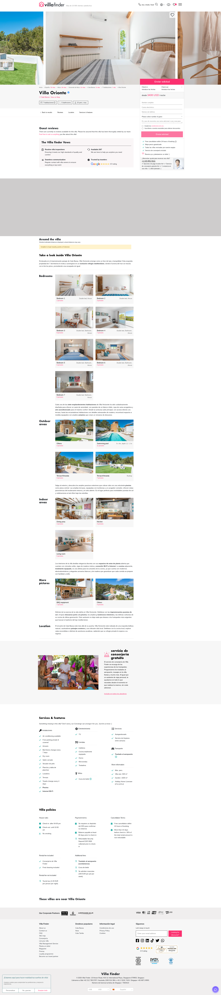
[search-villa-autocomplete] (156, 5)
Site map (42, 936)
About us (42, 928)
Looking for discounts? (175, 933)
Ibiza (77, 931)
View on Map (55, 97)
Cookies (102, 933)
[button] (86, 255)
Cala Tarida (79, 933)
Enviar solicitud (162, 134)
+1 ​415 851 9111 (148, 161)
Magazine (42, 949)
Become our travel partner (48, 956)
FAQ (40, 933)
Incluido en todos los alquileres (115, 694)
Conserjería (43, 938)
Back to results (47, 112)
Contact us (43, 931)
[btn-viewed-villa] (169, 4)
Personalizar (10, 990)
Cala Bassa (45, 97)
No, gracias (26, 990)
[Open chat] (215, 989)
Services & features (86, 112)
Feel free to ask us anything (49, 134)
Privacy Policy (105, 931)
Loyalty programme (46, 954)
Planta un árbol (44, 946)
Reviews (60, 112)
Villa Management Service (48, 943)
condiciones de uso (157, 126)
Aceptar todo (42, 990)
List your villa (44, 941)
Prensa (41, 951)
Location (71, 112)
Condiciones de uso (107, 928)
